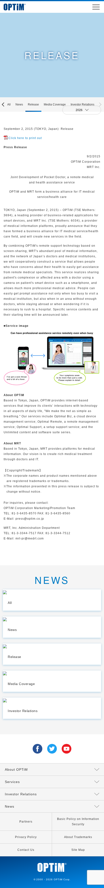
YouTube (66, 749)
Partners (25, 821)
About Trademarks (78, 837)
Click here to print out (25, 138)
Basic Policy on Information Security (78, 821)
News (19, 104)
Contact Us (25, 850)
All (9, 104)
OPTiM (19, 7)
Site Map (78, 850)
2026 (79, 110)
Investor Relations (82, 104)
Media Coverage (55, 104)
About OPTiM (16, 769)
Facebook (37, 749)
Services (12, 782)
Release (33, 104)
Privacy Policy (26, 837)
